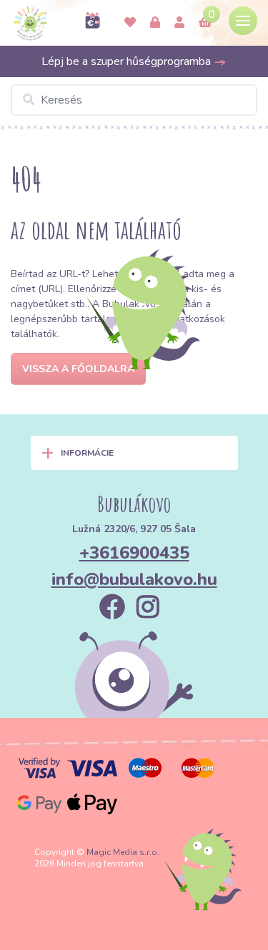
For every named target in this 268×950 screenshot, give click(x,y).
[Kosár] (205, 22)
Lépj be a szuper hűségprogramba (127, 61)
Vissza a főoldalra (78, 369)
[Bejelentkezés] (155, 22)
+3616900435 (134, 552)
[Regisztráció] (179, 22)
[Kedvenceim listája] (130, 22)
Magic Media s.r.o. (122, 852)
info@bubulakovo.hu (134, 579)
